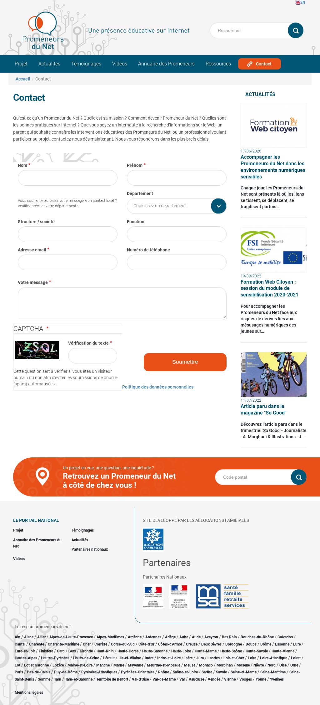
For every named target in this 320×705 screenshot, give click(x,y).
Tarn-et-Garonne (78, 679)
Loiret (296, 658)
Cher (87, 644)
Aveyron (211, 637)
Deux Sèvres (211, 644)
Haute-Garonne (155, 651)
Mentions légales (29, 692)
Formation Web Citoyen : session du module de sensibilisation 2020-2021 (269, 288)
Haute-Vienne (283, 651)
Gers (72, 651)
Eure (297, 644)
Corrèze (100, 644)
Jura (200, 658)
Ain (18, 637)
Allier (41, 637)
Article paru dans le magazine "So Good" (263, 409)
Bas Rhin (229, 637)
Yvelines (277, 679)
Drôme (265, 644)
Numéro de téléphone (148, 249)
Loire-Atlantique (273, 658)
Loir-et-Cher (233, 658)
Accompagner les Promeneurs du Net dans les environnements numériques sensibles (273, 166)
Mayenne (135, 665)
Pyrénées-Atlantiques (99, 672)
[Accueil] (43, 30)
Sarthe (207, 672)
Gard (61, 651)
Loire (252, 658)
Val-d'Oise (140, 679)
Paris (19, 672)
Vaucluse (196, 679)
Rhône (163, 672)
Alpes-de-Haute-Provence (71, 637)
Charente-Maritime (63, 644)
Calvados (285, 637)
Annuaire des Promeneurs (166, 64)
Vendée (214, 679)
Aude (196, 637)
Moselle (243, 665)
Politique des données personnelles (157, 386)
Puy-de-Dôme (66, 672)
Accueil (23, 78)
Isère (188, 658)
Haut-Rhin (105, 651)
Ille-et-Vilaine (129, 658)
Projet (21, 64)
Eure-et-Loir (25, 651)
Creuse (192, 644)
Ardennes (153, 637)
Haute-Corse (128, 651)
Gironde (86, 651)
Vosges (245, 679)
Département (140, 193)
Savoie (221, 672)
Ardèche (135, 637)
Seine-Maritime (273, 672)
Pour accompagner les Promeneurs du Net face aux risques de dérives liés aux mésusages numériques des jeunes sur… (269, 319)
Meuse (189, 665)
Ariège (170, 637)
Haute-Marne (206, 651)
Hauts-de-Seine (86, 658)
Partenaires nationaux (90, 549)
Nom (22, 165)
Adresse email (32, 249)
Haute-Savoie (257, 651)
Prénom (134, 165)
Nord (272, 665)
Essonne (282, 644)
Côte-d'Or (146, 644)
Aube (183, 637)
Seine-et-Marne (244, 672)
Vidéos (119, 64)
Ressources (218, 64)
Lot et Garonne (36, 665)
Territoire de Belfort (112, 679)
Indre (149, 658)
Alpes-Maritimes (110, 637)
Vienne (230, 679)
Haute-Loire (181, 651)
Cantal (20, 644)
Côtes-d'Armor (170, 644)
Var (182, 679)
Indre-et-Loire (169, 658)
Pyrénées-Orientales (137, 672)
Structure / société (36, 221)
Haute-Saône (231, 651)
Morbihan (225, 665)
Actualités (49, 64)
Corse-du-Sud (123, 644)
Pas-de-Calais (38, 672)
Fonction (135, 221)
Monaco (206, 665)
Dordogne (233, 644)
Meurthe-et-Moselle (163, 665)
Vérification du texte (88, 343)
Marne (118, 665)
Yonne (261, 679)
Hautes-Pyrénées (55, 658)
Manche (103, 665)
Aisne (28, 637)
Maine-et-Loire (80, 665)
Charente (36, 644)
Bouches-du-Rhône (257, 637)
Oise (283, 665)
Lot (17, 665)
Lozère (58, 665)
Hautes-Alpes (26, 658)
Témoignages (86, 64)
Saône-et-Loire (185, 672)
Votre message (33, 282)
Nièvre (258, 665)
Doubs (251, 644)
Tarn (57, 679)
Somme (44, 679)
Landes (214, 658)
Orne (294, 665)
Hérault (109, 658)
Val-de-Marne (164, 679)
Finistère (46, 651)
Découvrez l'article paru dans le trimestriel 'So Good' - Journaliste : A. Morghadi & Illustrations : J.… (274, 430)
